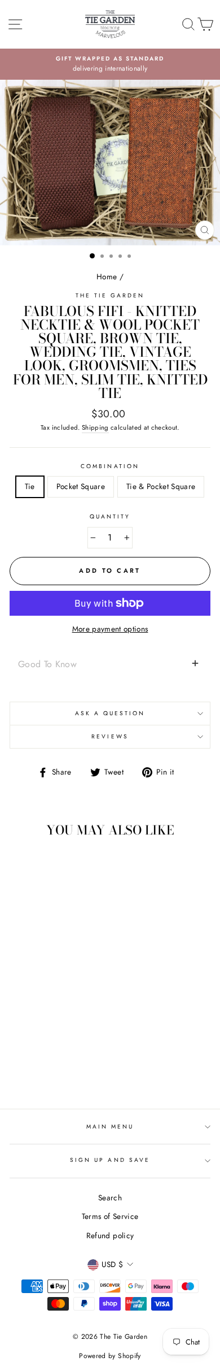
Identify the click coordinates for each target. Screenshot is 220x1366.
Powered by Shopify (109, 1356)
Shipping (95, 427)
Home (106, 276)
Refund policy (110, 1235)
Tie (30, 486)
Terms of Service (110, 1216)
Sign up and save (110, 1160)
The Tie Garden (110, 295)
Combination (110, 466)
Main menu (110, 1126)
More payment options (110, 628)
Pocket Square (80, 486)
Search (110, 1197)
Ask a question (110, 713)
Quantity (110, 516)
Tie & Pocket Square (160, 486)
